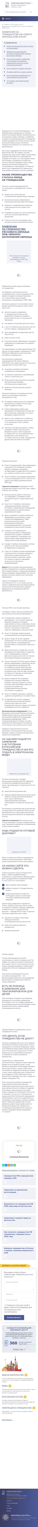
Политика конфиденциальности (16, 1498)
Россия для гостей (17, 24)
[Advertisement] (19, 108)
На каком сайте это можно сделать (19, 72)
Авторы (9, 1511)
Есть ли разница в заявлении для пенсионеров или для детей (19, 76)
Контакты (9, 1500)
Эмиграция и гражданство (17, 1408)
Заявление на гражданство (19, 774)
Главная (6, 24)
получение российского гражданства (16, 718)
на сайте (9, 879)
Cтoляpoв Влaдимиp (19, 1157)
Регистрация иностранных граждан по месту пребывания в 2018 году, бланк (19, 258)
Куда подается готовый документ (19, 68)
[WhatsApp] (14, 1165)
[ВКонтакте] (6, 1165)
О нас (8, 1505)
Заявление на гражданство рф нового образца (15, 229)
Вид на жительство (13, 1375)
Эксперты (9, 1508)
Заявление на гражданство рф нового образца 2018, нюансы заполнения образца (19, 54)
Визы (5, 1386)
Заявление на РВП (19, 852)
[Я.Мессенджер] (3, 1165)
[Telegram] (12, 1165)
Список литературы (12, 1503)
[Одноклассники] (9, 1165)
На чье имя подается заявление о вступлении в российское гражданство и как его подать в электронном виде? (18, 62)
